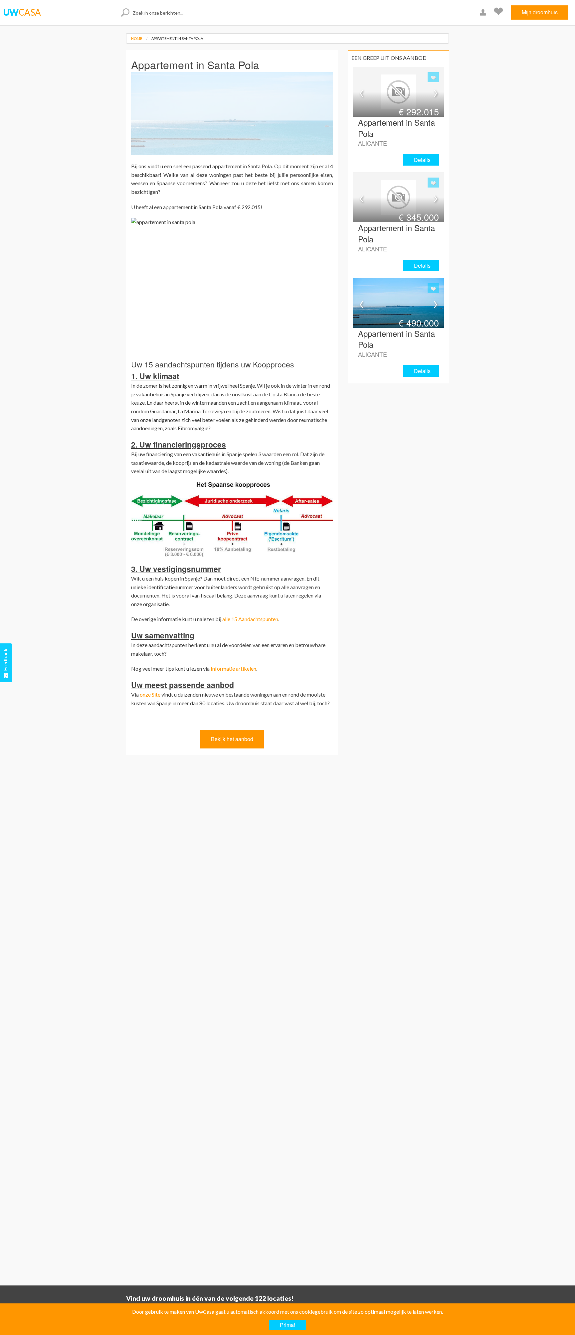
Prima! (287, 1325)
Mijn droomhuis (540, 12)
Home (136, 38)
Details (422, 160)
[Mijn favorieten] (499, 12)
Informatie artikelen (233, 668)
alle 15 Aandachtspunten (250, 619)
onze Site (150, 694)
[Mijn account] (483, 12)
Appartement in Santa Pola (177, 38)
